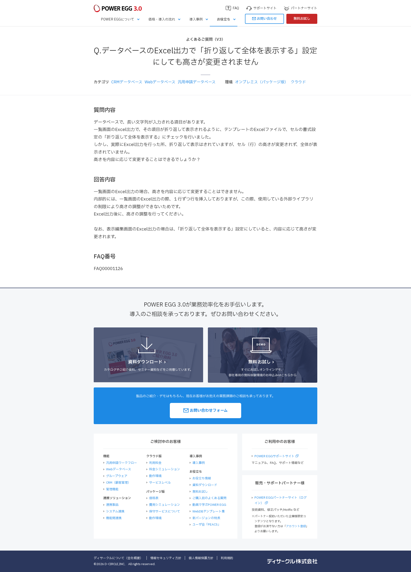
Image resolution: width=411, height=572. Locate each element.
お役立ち (223, 19)
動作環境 (155, 476)
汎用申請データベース (196, 82)
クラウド (298, 82)
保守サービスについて (164, 511)
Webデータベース (160, 82)
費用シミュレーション (164, 504)
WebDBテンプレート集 (208, 511)
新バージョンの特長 (206, 518)
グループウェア (116, 476)
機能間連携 (114, 518)
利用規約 (227, 558)
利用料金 (155, 463)
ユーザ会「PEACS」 (206, 524)
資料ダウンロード (204, 485)
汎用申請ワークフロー (121, 463)
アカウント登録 (296, 526)
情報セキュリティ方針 (165, 558)
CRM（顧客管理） (118, 482)
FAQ (236, 8)
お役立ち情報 (201, 478)
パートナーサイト (304, 8)
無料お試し (302, 18)
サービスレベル (160, 482)
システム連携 (115, 511)
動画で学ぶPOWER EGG (209, 504)
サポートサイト (265, 8)
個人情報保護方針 (201, 558)
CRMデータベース (126, 82)
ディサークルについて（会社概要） (118, 558)
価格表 (153, 498)
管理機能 (112, 489)
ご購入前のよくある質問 (209, 498)
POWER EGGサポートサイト (274, 456)
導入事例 (196, 19)
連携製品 (112, 504)
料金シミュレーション (164, 469)
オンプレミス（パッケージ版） (261, 82)
